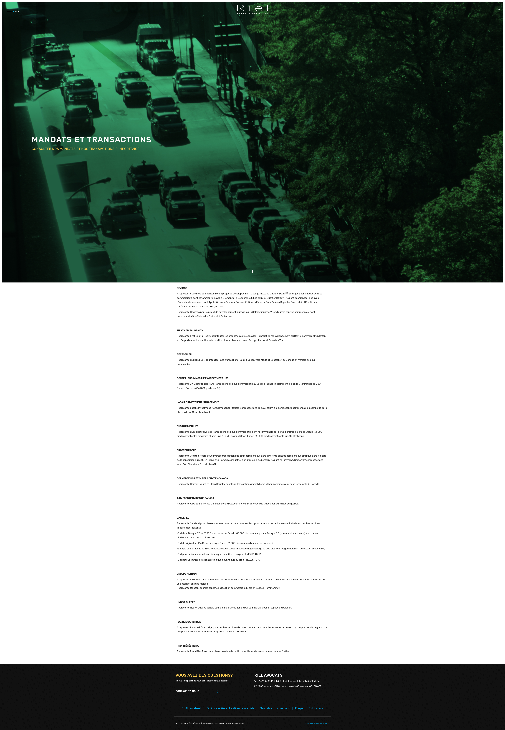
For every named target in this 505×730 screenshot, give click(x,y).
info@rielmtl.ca (311, 681)
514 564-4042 (287, 681)
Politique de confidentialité (317, 723)
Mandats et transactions (275, 708)
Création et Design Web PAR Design (229, 723)
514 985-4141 (265, 681)
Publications (316, 708)
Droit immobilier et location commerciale (230, 708)
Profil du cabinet (191, 708)
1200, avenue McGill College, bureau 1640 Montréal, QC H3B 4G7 (289, 686)
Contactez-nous (187, 691)
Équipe (299, 708)
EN (499, 9)
